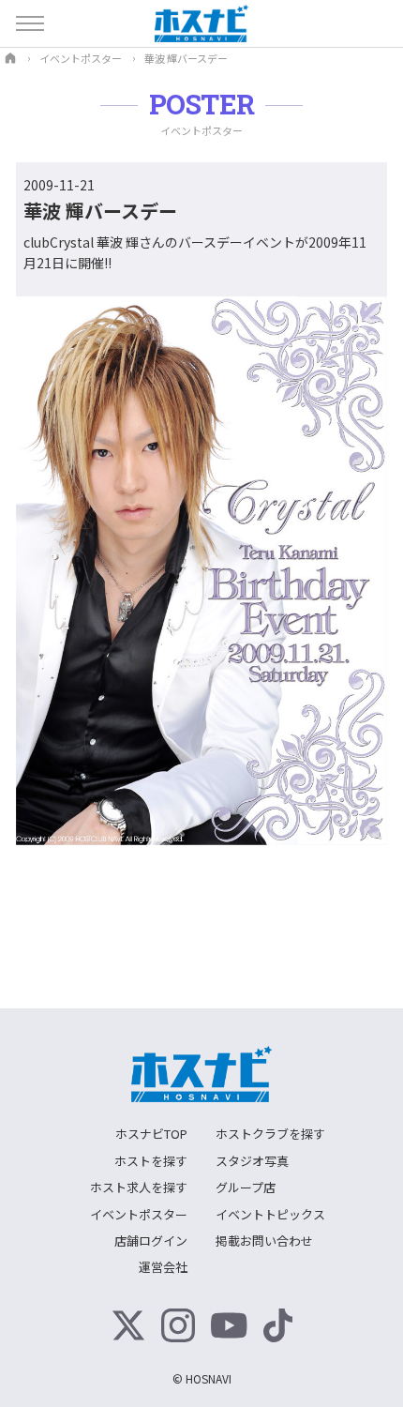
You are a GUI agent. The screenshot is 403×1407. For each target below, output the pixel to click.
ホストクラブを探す (270, 1133)
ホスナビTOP (151, 1133)
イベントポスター (138, 1214)
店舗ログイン (150, 1240)
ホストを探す (150, 1161)
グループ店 (246, 1187)
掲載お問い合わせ (264, 1240)
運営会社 (163, 1267)
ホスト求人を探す (138, 1187)
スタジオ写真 (252, 1161)
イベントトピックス (270, 1214)
